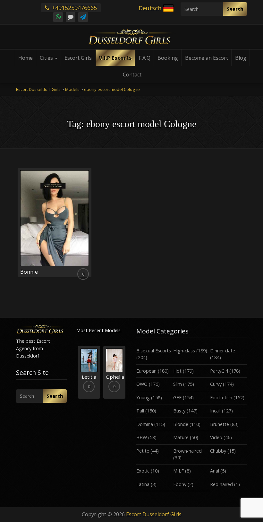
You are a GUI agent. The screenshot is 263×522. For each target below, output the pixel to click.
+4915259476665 (73, 8)
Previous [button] (76, 375)
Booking (167, 57)
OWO (142, 384)
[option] (89, 372)
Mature (181, 437)
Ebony (179, 484)
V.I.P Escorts (115, 57)
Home (25, 57)
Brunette (219, 424)
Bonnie (29, 271)
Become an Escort (206, 57)
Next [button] (127, 375)
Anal (214, 471)
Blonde (180, 424)
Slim (177, 384)
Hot (177, 371)
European (146, 371)
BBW (141, 437)
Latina (142, 484)
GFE (177, 397)
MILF (178, 471)
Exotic (142, 471)
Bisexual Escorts (153, 351)
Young (143, 397)
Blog (240, 57)
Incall (215, 411)
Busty (179, 411)
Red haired (221, 484)
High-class (184, 351)
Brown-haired (187, 451)
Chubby (218, 451)
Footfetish (221, 397)
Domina (144, 424)
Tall (140, 411)
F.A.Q (144, 57)
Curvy (216, 384)
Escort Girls (78, 57)
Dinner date (222, 351)
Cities (47, 57)
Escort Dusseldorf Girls (154, 514)
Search (235, 9)
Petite (142, 451)
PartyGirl (219, 371)
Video (216, 437)
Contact (132, 74)
